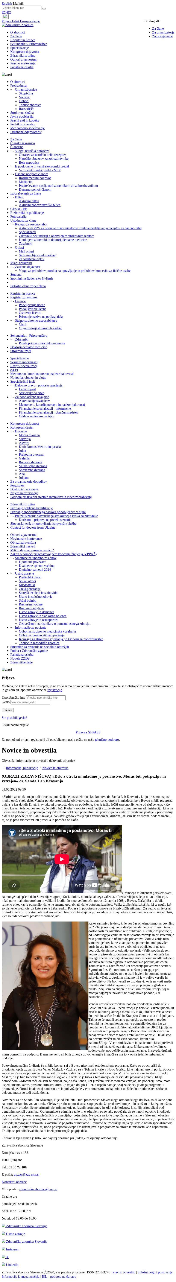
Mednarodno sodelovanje (27, 128)
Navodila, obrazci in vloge (28, 377)
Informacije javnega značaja (20, 1276)
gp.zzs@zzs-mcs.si (26, 1174)
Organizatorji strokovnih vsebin (40, 328)
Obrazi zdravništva (23, 542)
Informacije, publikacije (22, 768)
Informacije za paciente (30, 627)
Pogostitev (17, 485)
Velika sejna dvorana (33, 466)
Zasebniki (25, 243)
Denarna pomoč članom (35, 189)
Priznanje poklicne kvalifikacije (31, 508)
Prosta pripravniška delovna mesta (42, 343)
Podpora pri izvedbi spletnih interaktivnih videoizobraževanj (51, 497)
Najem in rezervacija (24, 493)
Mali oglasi (26, 251)
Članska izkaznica (22, 143)
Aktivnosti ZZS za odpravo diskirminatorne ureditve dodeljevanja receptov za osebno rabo (80, 228)
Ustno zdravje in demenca (36, 612)
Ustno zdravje (24, 573)
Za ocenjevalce (162, 36)
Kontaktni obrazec (14, 1182)
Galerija (24, 458)
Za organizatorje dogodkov (28, 481)
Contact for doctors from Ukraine (32, 527)
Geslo (6, 702)
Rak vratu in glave (31, 608)
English (7, 3)
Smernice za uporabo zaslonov (35, 558)
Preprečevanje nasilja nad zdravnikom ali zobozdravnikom (58, 185)
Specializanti (27, 232)
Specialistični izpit (22, 381)
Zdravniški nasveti (22, 546)
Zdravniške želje (21, 662)
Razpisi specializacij (24, 366)
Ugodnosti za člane (23, 220)
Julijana (24, 477)
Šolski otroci (27, 581)
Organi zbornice (26, 89)
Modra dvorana (29, 435)
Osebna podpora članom (31, 174)
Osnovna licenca (30, 313)
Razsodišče (26, 109)
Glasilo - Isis (18, 209)
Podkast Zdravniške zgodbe (29, 650)
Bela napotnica (29, 162)
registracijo (54, 690)
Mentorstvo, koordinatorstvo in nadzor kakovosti (52, 404)
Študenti (15, 274)
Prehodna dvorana (31, 454)
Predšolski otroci (30, 577)
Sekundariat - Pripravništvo (28, 44)
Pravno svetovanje (22, 63)
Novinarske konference (26, 538)
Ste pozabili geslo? (14, 717)
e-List (14, 370)
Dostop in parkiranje (24, 489)
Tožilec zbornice (30, 105)
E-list (16, 21)
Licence (20, 301)
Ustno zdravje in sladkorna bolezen (43, 616)
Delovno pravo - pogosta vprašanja (38, 385)
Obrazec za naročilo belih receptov (42, 155)
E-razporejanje (30, 21)
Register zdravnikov (24, 297)
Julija (22, 450)
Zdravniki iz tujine (22, 55)
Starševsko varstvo (31, 393)
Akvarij (24, 443)
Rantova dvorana (30, 462)
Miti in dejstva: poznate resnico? (32, 550)
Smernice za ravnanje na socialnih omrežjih (39, 647)
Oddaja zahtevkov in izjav (36, 416)
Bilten (19, 197)
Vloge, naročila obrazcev (32, 151)
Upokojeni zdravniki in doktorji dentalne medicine (53, 240)
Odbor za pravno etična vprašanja (41, 635)
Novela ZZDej (20, 658)
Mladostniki (27, 585)
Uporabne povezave (32, 562)
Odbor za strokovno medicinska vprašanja (47, 631)
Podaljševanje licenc (32, 309)
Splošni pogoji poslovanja (155, 1272)
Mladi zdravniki (21, 263)
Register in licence (22, 40)
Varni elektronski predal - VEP (40, 170)
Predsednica (18, 85)
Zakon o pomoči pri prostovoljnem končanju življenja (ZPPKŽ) (53, 554)
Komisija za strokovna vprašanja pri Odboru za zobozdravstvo (61, 639)
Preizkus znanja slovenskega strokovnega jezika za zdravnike (56, 516)
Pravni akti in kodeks (24, 120)
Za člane (158, 28)
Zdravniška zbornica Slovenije (26, 1226)
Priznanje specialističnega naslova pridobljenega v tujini (48, 512)
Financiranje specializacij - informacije (45, 408)
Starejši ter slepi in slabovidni (38, 593)
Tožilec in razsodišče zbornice (39, 643)
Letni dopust (27, 389)
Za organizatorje (163, 32)
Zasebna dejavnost (27, 267)
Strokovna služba (22, 112)
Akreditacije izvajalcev (34, 401)
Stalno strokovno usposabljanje (36, 320)
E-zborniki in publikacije (27, 212)
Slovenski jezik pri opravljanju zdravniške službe (43, 523)
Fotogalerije (18, 216)
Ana (22, 474)
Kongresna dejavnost (24, 51)
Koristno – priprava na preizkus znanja (45, 520)
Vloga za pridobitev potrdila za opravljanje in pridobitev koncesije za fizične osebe (74, 270)
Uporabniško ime (13, 697)
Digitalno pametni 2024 (35, 569)
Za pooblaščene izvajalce (32, 397)
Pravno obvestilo (124, 1272)
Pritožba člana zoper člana (28, 286)
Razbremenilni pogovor (35, 178)
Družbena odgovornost (25, 132)
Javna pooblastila (21, 116)
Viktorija (25, 439)
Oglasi (19, 247)
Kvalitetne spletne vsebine (36, 565)
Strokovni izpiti (20, 351)
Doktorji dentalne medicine (28, 347)
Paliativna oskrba (21, 67)
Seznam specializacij (24, 362)
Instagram (12, 1249)
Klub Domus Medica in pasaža (40, 447)
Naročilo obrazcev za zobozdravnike (43, 158)
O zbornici (17, 32)
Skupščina (26, 93)
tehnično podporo (107, 739)
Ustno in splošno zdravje (35, 596)
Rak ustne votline (30, 604)
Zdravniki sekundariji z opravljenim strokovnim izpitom (56, 236)
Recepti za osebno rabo (31, 224)
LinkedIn (11, 1265)
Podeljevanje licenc (32, 305)
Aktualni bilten (29, 201)
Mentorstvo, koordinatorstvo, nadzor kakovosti (42, 374)
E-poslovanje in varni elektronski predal (42, 166)
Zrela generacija (30, 589)
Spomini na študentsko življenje (31, 278)
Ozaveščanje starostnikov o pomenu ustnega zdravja (54, 623)
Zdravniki (21, 339)
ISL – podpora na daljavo (59, 1276)
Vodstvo (24, 97)
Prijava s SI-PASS (88, 732)
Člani (22, 324)
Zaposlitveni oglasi (31, 259)
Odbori (24, 101)
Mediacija (25, 182)
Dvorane (21, 431)
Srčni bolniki (27, 600)
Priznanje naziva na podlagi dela (41, 316)
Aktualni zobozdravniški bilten (40, 205)
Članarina (16, 147)
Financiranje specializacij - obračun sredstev (48, 412)
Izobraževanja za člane (25, 193)
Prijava (6, 12)
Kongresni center (21, 427)
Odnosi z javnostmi (23, 59)
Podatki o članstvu (22, 124)
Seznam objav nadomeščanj (37, 255)
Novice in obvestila (55, 768)
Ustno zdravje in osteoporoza (38, 620)
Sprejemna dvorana (32, 470)
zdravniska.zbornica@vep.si (38, 1189)
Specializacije (19, 48)
